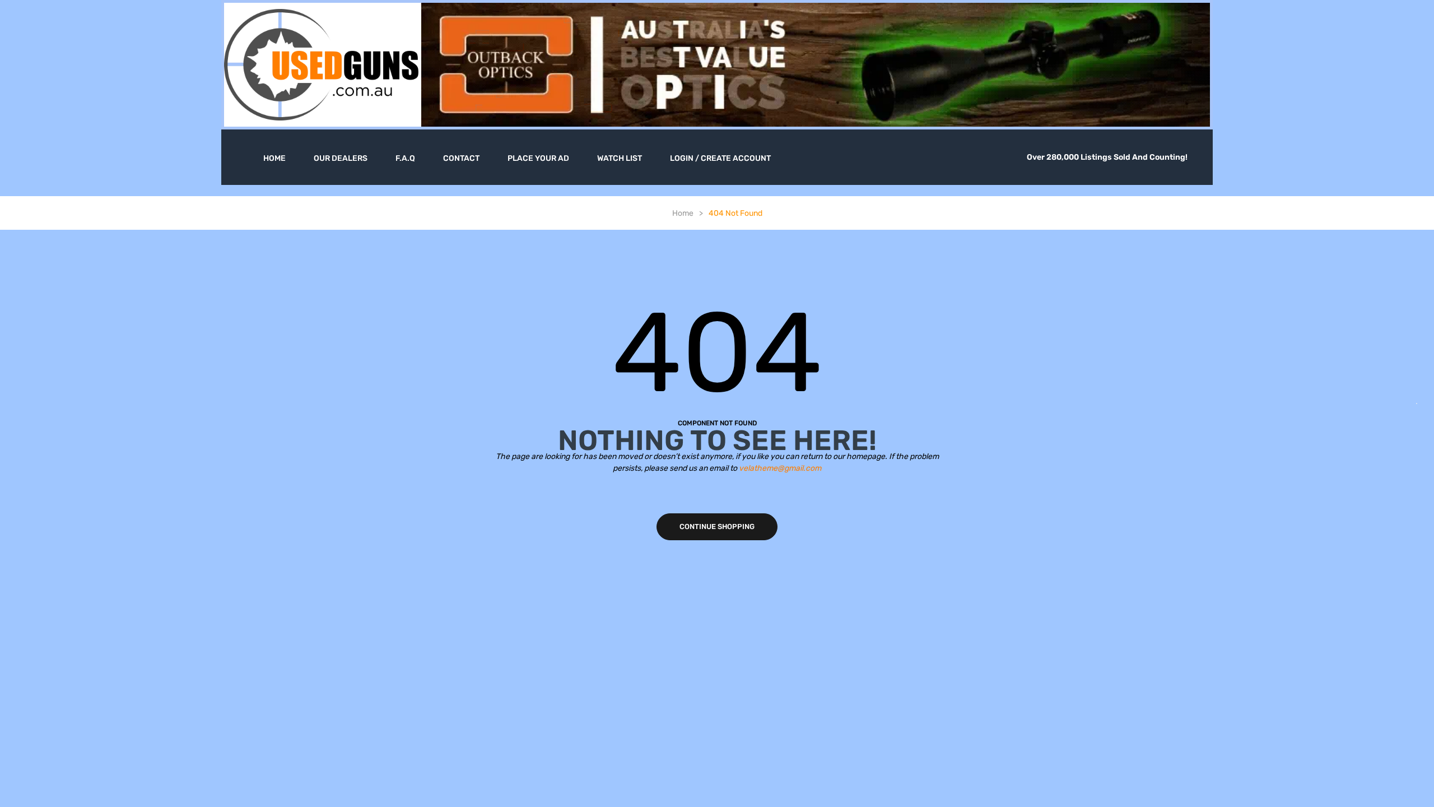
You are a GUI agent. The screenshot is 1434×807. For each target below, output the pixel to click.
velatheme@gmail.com (780, 468)
